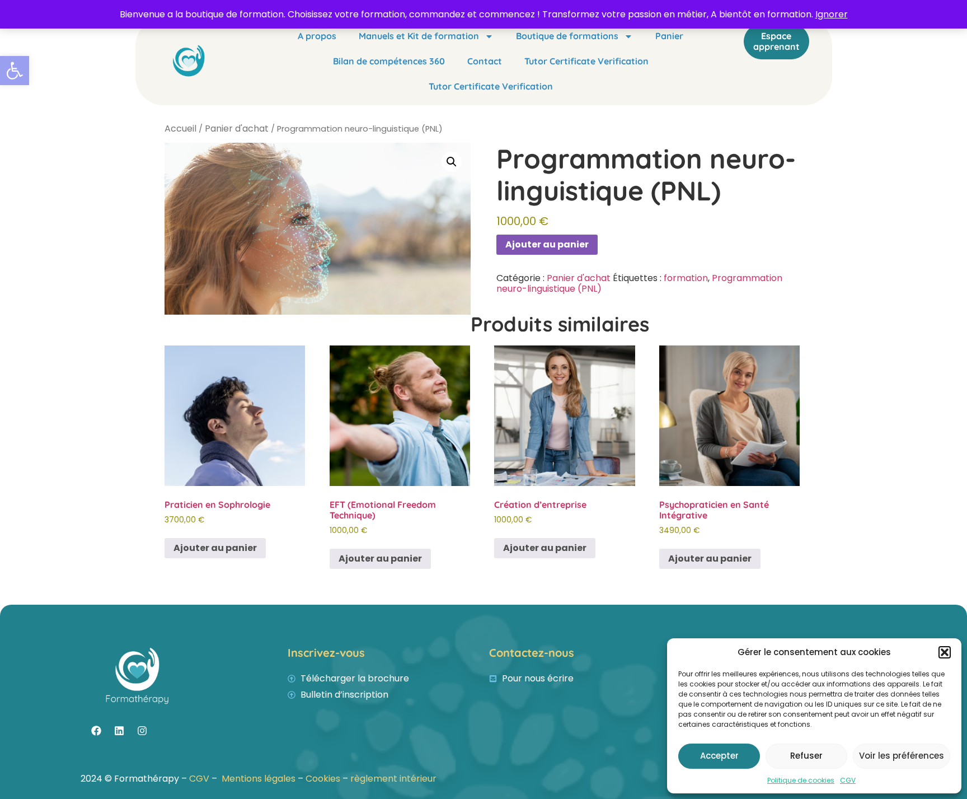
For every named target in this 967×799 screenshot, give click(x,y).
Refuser (806, 755)
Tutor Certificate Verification (586, 61)
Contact (484, 61)
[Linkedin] (119, 731)
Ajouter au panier (547, 244)
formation (686, 278)
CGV (848, 780)
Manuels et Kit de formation (419, 35)
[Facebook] (96, 731)
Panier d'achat (237, 128)
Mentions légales (260, 778)
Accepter (719, 755)
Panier (669, 35)
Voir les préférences (901, 755)
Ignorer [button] (831, 14)
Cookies (323, 778)
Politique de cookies (800, 780)
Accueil (180, 128)
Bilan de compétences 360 (389, 61)
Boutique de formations (567, 35)
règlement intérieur (393, 778)
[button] (14, 70)
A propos (317, 35)
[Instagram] (142, 731)
